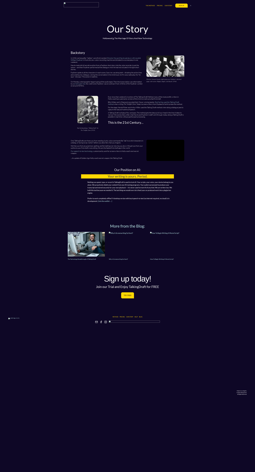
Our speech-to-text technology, (82, 151)
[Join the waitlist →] (105, 201)
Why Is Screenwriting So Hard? (118, 259)
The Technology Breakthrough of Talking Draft (82, 259)
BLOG (140, 317)
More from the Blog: (127, 226)
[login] (190, 5)
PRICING (160, 5)
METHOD (115, 317)
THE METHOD (150, 5)
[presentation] (86, 244)
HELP (136, 317)
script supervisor (80, 84)
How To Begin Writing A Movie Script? (162, 259)
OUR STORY (168, 5)
